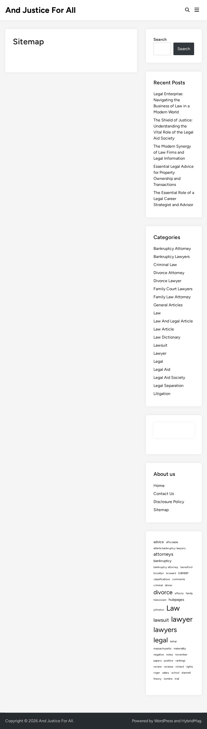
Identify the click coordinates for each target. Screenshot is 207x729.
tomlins (168, 678)
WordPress (163, 720)
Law (157, 313)
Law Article (163, 329)
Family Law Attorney (172, 296)
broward (171, 573)
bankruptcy (162, 561)
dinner (168, 585)
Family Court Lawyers (172, 288)
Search (160, 39)
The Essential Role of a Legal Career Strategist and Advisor (173, 198)
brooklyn (158, 573)
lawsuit (161, 620)
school (175, 672)
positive (168, 660)
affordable (172, 542)
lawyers (165, 629)
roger (156, 672)
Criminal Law (165, 264)
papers (157, 660)
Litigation (161, 393)
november (181, 654)
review (157, 666)
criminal (158, 585)
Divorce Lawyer (167, 280)
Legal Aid (161, 369)
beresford (186, 567)
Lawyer (159, 353)
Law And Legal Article (173, 321)
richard (179, 666)
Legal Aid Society (169, 377)
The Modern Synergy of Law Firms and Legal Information (172, 152)
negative (158, 654)
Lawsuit (160, 345)
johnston (158, 609)
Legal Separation (168, 385)
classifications (161, 579)
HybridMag (191, 720)
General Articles (168, 305)
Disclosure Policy (168, 501)
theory (157, 678)
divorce (162, 592)
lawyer (182, 619)
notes (169, 654)
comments (178, 579)
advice (158, 542)
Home (159, 485)
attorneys (163, 554)
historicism (159, 600)
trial (177, 678)
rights (189, 666)
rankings (180, 660)
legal (160, 640)
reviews (168, 666)
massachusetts (162, 648)
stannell (186, 672)
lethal (173, 641)
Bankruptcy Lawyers (171, 256)
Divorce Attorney (168, 272)
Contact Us (163, 493)
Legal (158, 361)
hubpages (176, 600)
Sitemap (161, 509)
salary (165, 672)
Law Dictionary (166, 337)
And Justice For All (40, 10)
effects (179, 593)
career (183, 573)
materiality (180, 648)
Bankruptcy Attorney (172, 248)
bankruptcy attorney (165, 567)
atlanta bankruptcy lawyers (169, 548)
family (189, 593)
